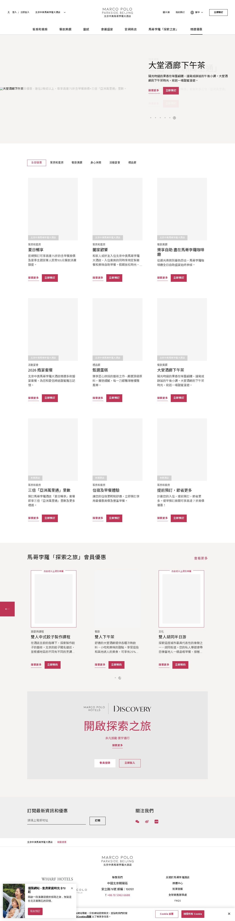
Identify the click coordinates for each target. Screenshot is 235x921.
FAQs (178, 901)
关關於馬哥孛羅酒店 (177, 878)
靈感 (86, 29)
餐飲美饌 (65, 29)
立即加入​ (25, 12)
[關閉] (229, 914)
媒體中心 (177, 883)
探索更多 (154, 104)
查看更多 (201, 559)
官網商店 (131, 29)
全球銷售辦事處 (178, 895)
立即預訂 (218, 12)
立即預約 (52, 665)
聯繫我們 (117, 878)
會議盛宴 (107, 29)
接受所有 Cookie (193, 914)
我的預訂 (180, 12)
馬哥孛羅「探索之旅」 (164, 29)
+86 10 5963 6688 (118, 895)
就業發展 (177, 889)
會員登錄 (105, 763)
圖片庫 (166, 12)
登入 (14, 12)
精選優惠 (196, 29)
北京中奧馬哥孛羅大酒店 (40, 842)
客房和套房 (40, 29)
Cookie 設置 (166, 914)
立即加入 (129, 763)
